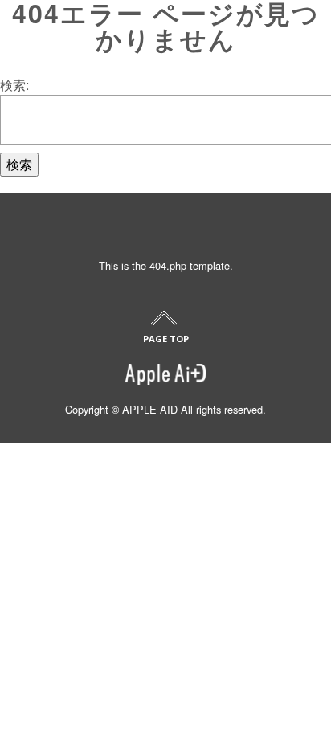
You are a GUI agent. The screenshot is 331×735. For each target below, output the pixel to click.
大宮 (27, 494)
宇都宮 (33, 535)
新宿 (27, 453)
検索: (14, 85)
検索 (19, 164)
